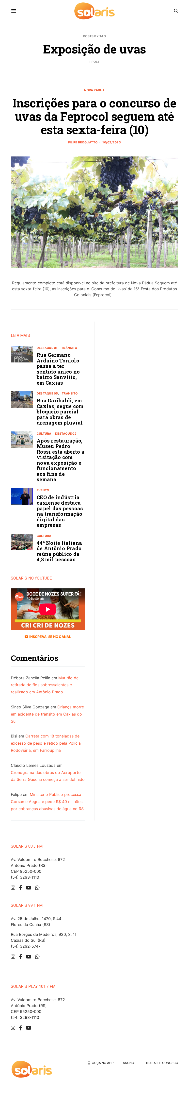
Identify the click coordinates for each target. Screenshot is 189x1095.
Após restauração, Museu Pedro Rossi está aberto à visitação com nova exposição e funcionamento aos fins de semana (60, 460)
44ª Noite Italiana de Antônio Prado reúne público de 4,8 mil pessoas (59, 551)
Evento (43, 490)
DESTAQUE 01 (47, 348)
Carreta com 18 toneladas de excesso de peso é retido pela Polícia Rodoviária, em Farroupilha (46, 743)
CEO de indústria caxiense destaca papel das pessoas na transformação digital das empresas (60, 511)
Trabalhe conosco (161, 1063)
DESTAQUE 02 (66, 433)
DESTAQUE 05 (47, 393)
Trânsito (69, 348)
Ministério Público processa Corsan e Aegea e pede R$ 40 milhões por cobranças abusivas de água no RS (47, 801)
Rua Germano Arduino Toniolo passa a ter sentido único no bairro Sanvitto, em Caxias (58, 369)
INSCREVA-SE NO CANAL (50, 636)
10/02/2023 (111, 142)
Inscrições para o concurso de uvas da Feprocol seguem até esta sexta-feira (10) (94, 116)
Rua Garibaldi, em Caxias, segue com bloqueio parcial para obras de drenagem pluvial (60, 411)
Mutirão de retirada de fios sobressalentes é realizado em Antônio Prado (45, 685)
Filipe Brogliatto (82, 142)
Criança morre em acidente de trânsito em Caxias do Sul (47, 714)
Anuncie (129, 1063)
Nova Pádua (94, 90)
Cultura (44, 433)
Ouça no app (102, 1063)
